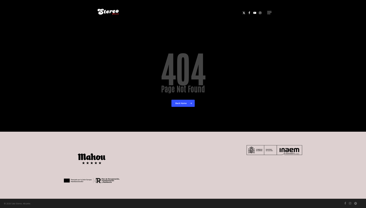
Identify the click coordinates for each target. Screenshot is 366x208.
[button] (269, 12)
